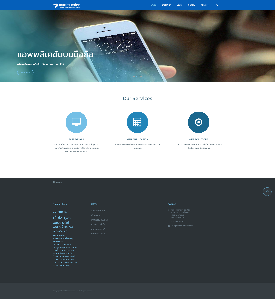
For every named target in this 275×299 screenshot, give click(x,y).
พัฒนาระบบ (69, 259)
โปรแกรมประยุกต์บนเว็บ (63, 256)
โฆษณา (62, 250)
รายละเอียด (25, 72)
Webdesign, (59, 235)
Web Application (137, 139)
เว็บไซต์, (63, 231)
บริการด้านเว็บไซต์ (98, 224)
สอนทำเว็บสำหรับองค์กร (65, 264)
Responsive (65, 247)
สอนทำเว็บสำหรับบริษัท (62, 262)
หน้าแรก (153, 4)
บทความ (191, 4)
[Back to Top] (267, 191)
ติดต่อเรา (204, 4)
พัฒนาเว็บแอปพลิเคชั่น (63, 229)
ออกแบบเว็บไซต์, (60, 215)
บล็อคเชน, (68, 238)
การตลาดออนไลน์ (98, 233)
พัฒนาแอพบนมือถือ (99, 219)
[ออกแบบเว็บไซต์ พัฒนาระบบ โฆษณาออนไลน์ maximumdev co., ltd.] (67, 6)
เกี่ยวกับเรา (166, 4)
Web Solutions (198, 139)
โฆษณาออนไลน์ (66, 253)
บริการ (179, 4)
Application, (58, 238)
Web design (76, 139)
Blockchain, (58, 241)
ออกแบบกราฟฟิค (98, 229)
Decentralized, (59, 244)
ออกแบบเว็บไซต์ (98, 210)
